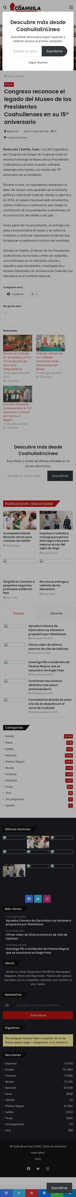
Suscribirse (54, 51)
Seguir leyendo (38, 62)
